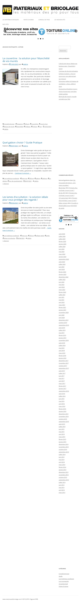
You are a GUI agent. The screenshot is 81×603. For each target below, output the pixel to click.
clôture (27, 124)
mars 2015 (62, 437)
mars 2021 (62, 305)
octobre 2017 (63, 366)
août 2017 (62, 371)
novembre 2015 (64, 416)
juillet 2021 (62, 295)
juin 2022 (61, 282)
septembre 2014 (64, 452)
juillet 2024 (62, 246)
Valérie (25, 64)
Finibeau (27, 127)
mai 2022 (61, 285)
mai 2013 (61, 487)
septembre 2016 (64, 391)
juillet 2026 (62, 236)
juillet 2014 (62, 454)
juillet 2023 (62, 264)
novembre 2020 (64, 312)
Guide (60, 576)
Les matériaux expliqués (11, 20)
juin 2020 (61, 315)
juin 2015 (61, 429)
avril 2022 (62, 287)
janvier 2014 (62, 470)
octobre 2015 (63, 419)
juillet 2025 (62, 239)
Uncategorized (63, 584)
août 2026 (62, 234)
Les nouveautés (59, 20)
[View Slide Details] (40, 31)
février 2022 (62, 292)
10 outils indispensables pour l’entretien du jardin (68, 205)
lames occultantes (9, 238)
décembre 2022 (63, 277)
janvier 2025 (62, 244)
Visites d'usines (63, 586)
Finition (34, 127)
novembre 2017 (64, 363)
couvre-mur (44, 124)
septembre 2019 (64, 325)
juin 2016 (61, 399)
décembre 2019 (63, 320)
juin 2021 (61, 297)
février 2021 (62, 307)
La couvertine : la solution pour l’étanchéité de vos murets (26, 60)
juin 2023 (61, 267)
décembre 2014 (63, 444)
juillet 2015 (62, 427)
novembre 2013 (64, 475)
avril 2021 (62, 302)
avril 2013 (62, 490)
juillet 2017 (62, 373)
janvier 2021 (62, 310)
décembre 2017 (63, 361)
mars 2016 (62, 406)
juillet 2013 (62, 482)
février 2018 (62, 356)
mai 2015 (61, 432)
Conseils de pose (44, 20)
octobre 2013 (63, 477)
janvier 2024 (62, 257)
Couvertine (34, 124)
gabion (38, 178)
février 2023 (62, 272)
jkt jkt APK (62, 193)
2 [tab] (40, 38)
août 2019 (62, 328)
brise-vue (24, 178)
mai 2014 (61, 460)
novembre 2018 (64, 340)
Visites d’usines (29, 20)
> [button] (75, 31)
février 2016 (62, 409)
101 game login (63, 198)
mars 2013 (62, 493)
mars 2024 (62, 254)
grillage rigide (40, 236)
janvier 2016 (62, 411)
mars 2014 (62, 465)
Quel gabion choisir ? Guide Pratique (22, 142)
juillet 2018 (62, 345)
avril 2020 (62, 318)
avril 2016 (62, 404)
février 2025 (62, 241)
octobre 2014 (63, 449)
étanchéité (19, 127)
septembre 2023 (64, 259)
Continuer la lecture (23, 173)
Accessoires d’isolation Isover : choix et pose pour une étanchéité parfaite (68, 91)
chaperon (20, 124)
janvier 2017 (62, 389)
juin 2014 (61, 457)
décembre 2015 (63, 414)
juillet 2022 (62, 279)
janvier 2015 (62, 442)
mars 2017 (62, 383)
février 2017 (62, 386)
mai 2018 (61, 348)
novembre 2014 (64, 447)
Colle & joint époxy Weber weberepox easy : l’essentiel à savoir (68, 66)
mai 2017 (61, 378)
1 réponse (6, 184)
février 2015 (62, 439)
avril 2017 (62, 381)
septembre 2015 (64, 422)
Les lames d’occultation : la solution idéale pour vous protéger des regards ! (25, 198)
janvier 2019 (62, 338)
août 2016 (62, 394)
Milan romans (63, 203)
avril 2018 (62, 350)
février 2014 (62, 467)
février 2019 (62, 335)
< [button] (5, 31)
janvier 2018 (62, 358)
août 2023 (62, 262)
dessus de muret (9, 127)
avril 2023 (62, 269)
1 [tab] (38, 38)
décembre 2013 (63, 472)
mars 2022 (62, 290)
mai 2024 (61, 252)
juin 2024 (61, 249)
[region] (40, 31)
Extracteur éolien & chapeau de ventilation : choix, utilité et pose (68, 83)
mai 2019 (61, 333)
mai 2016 (61, 401)
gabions (44, 178)
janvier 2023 (62, 274)
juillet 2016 (62, 396)
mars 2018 (62, 353)
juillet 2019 (62, 330)
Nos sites (6, 24)
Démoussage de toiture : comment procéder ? (67, 182)
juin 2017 (61, 376)
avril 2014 (62, 462)
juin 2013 (61, 485)
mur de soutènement (15, 181)
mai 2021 (61, 300)
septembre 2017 (64, 368)
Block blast (62, 188)
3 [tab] (43, 38)
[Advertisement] (27, 105)
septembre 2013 (64, 480)
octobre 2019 (63, 323)
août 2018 (62, 343)
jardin (48, 236)
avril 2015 (62, 434)
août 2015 (62, 424)
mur (40, 127)
